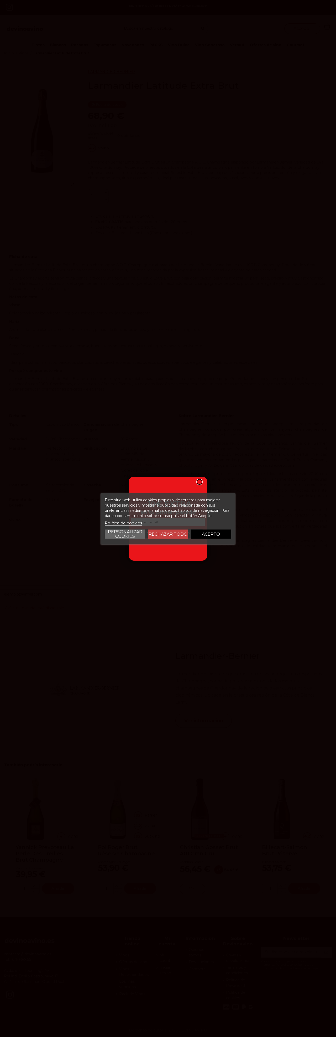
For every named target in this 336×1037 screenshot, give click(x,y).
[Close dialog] (199, 482)
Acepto (211, 533)
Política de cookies (123, 522)
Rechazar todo (168, 533)
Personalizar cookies (125, 534)
